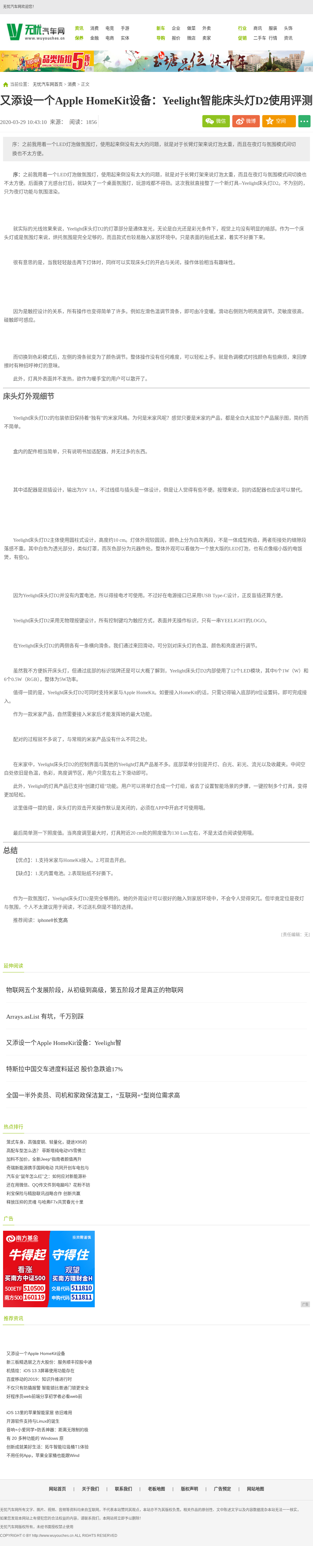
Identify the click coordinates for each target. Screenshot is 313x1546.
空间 (281, 121)
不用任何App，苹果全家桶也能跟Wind (42, 1455)
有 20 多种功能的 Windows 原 (35, 1438)
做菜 (191, 28)
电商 (109, 38)
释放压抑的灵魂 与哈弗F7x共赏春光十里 (44, 1202)
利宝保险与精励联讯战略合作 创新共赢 (43, 1193)
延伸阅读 (13, 965)
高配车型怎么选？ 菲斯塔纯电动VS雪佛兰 (46, 1150)
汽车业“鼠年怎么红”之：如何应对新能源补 (46, 1176)
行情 (273, 38)
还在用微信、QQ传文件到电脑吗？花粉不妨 (48, 1184)
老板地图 (156, 1488)
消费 (94, 28)
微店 (191, 38)
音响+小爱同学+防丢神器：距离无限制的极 (47, 1429)
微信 (221, 121)
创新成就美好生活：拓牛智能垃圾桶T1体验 (47, 1446)
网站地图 (255, 1488)
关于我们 (90, 1488)
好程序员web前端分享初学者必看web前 (44, 1396)
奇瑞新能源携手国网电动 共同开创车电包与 (47, 1167)
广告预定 (222, 1488)
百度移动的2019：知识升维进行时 (39, 1379)
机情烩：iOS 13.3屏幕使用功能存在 (40, 1370)
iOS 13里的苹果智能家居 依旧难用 (39, 1412)
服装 (273, 28)
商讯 (257, 28)
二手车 (259, 38)
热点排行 (13, 1126)
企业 (176, 28)
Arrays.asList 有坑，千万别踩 (45, 1016)
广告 (8, 1218)
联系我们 (123, 1488)
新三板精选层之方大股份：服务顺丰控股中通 (49, 1362)
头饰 (288, 28)
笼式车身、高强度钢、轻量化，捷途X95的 (46, 1142)
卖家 (206, 38)
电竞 (109, 28)
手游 (125, 28)
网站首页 (57, 1488)
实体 (125, 38)
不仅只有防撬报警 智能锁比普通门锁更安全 (47, 1387)
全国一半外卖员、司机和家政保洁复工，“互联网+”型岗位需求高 (93, 1095)
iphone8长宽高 (53, 920)
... (304, 121)
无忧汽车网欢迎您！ (19, 7)
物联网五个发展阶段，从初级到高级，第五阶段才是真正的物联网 (94, 990)
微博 (251, 121)
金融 (94, 38)
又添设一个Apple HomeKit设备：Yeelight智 (63, 1042)
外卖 (206, 28)
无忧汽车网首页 (48, 84)
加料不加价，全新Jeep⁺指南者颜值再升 (44, 1159)
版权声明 (189, 1488)
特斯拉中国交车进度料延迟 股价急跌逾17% (64, 1069)
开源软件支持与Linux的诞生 (33, 1421)
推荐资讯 (13, 1318)
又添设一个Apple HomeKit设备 (35, 1353)
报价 (176, 38)
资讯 (288, 38)
